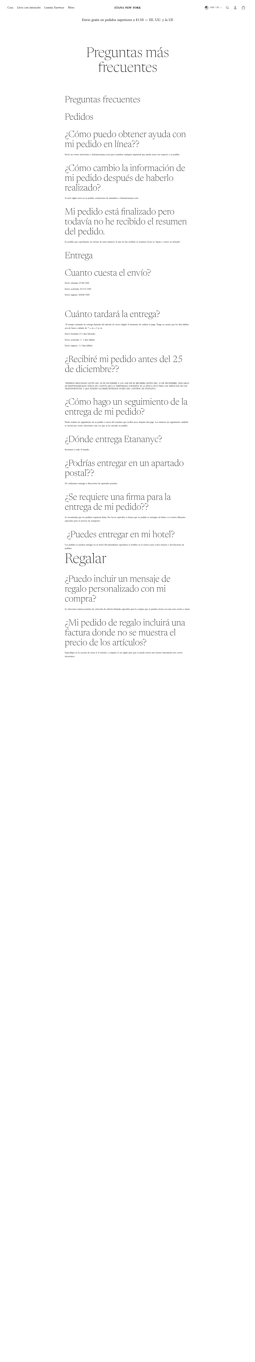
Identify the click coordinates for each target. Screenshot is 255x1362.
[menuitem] (10, 8)
